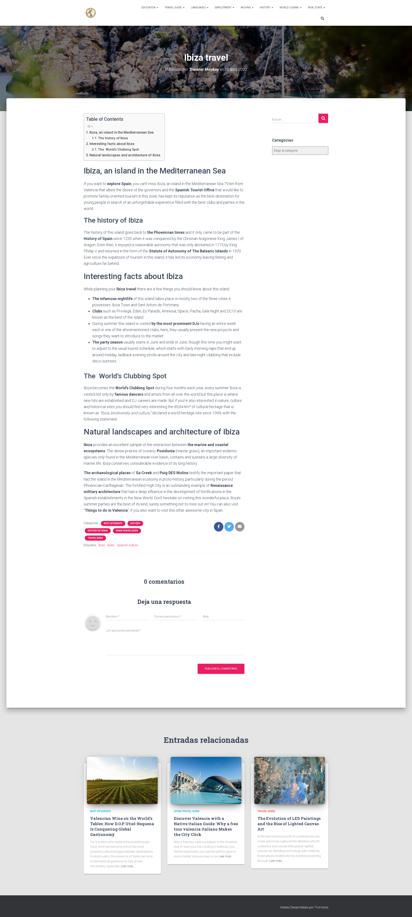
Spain (111, 545)
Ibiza (101, 545)
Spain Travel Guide (127, 530)
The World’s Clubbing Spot (119, 149)
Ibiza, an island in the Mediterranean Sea (121, 132)
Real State (315, 7)
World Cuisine (289, 7)
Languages (198, 7)
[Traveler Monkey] (90, 13)
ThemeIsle (321, 907)
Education (148, 7)
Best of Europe (113, 523)
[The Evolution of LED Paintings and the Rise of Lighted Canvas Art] (289, 780)
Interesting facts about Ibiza (111, 144)
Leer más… (128, 866)
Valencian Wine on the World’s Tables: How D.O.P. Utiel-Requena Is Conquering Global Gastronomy (122, 826)
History (265, 7)
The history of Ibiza (113, 138)
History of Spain (98, 530)
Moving (246, 7)
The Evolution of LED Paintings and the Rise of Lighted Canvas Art (289, 824)
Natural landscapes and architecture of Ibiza (124, 155)
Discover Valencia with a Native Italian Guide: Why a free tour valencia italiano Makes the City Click (206, 826)
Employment (223, 7)
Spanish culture (127, 545)
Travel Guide (173, 7)
